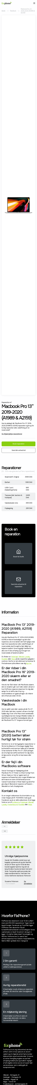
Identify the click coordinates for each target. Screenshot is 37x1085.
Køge (13, 659)
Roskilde (5, 659)
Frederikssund (13, 805)
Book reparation (18, 444)
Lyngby (27, 657)
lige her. (29, 663)
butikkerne (16, 802)
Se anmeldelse (28, 882)
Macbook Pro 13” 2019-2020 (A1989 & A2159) (28, 11)
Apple (3, 11)
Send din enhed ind (18, 450)
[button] (33, 3)
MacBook (13, 11)
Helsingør (14, 657)
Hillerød (21, 657)
